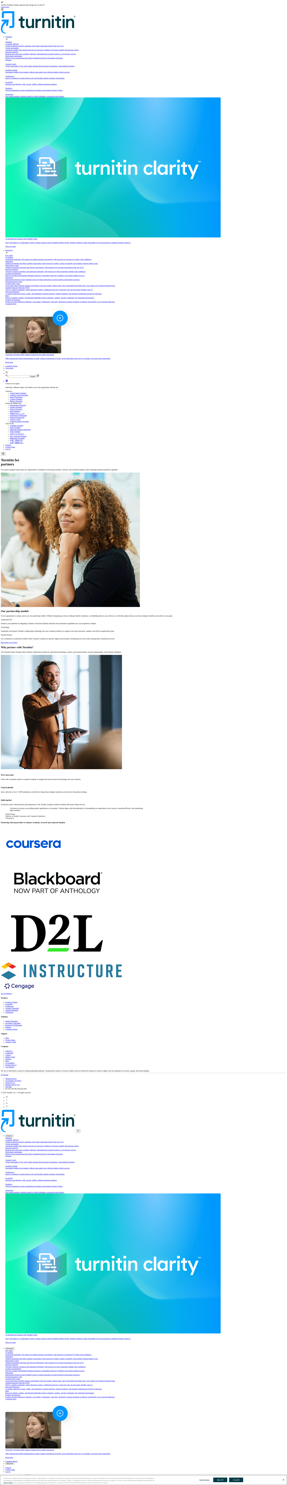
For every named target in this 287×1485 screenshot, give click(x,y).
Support (8, 445)
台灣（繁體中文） (17, 443)
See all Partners (6, 994)
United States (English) (18, 393)
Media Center (10, 1057)
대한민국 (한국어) (17, 434)
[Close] (283, 1479)
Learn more (5, 7)
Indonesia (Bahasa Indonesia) (20, 430)
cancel (38, 375)
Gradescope (9, 1006)
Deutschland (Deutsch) (18, 405)
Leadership (9, 1053)
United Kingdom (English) (19, 421)
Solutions (8, 37)
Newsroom (9, 368)
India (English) (15, 428)
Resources (9, 250)
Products (8, 60)
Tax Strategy (9, 1067)
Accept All (236, 1480)
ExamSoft (8, 1004)
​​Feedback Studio (11, 1002)
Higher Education (11, 1021)
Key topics (9, 255)
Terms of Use (10, 1083)
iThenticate (9, 1012)
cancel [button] (2, 9)
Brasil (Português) (16, 397)
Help (7, 1038)
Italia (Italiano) (15, 411)
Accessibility (9, 1063)
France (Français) (16, 409)
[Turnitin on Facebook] (6, 1101)
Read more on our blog (9, 642)
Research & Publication (13, 1025)
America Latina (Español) (19, 395)
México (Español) (16, 401)
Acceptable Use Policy (13, 1081)
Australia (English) (16, 426)
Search (33, 376)
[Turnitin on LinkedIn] (6, 1104)
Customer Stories (11, 366)
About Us (8, 1051)
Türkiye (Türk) (15, 419)
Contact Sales (10, 447)
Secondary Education (13, 1023)
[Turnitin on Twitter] (6, 1097)
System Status (10, 1040)
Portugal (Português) (17, 417)
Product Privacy (11, 1065)
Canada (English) (16, 399)
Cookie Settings (204, 1480)
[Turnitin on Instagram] (6, 1107)
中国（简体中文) (16, 440)
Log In (7, 449)
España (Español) (16, 407)
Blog (7, 1061)
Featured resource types (13, 282)
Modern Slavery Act (12, 1085)
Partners (8, 1027)
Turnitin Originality (12, 1008)
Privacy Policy (8, 1483)
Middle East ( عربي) (17, 413)
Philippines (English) (17, 438)
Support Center (10, 1042)
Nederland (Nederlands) (18, 415)
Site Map (8, 1087)
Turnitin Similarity (11, 1010)
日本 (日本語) (15, 432)
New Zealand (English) (18, 436)
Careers (8, 1055)
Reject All (220, 1480)
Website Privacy (11, 1079)
